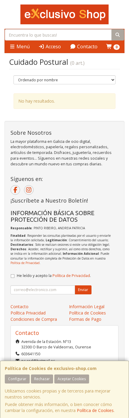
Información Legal (86, 306)
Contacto (87, 46)
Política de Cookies (95, 410)
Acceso (52, 46)
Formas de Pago (85, 319)
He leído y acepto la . (54, 275)
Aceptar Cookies (72, 378)
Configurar (17, 378)
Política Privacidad (28, 313)
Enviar (83, 289)
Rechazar (42, 378)
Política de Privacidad (25, 263)
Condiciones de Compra (33, 319)
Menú (22, 46)
